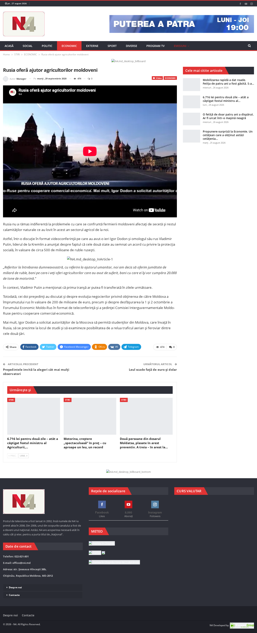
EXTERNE (92, 46)
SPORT (112, 46)
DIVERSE (131, 46)
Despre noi (15, 587)
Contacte (14, 595)
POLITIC (47, 46)
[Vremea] (97, 553)
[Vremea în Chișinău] (102, 543)
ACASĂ (9, 46)
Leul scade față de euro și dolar (153, 370)
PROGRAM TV (155, 46)
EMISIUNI (180, 46)
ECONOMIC (69, 46)
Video (158, 78)
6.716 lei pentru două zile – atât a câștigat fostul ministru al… (226, 99)
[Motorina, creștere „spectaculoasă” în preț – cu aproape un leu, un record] (90, 416)
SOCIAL (28, 46)
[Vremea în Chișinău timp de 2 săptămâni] (114, 562)
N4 (211, 625)
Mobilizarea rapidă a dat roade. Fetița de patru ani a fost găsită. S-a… (228, 81)
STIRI (11, 399)
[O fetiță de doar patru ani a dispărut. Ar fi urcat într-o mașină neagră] (191, 119)
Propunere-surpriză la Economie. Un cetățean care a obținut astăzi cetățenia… (228, 135)
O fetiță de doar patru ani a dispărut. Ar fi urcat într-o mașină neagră (228, 116)
